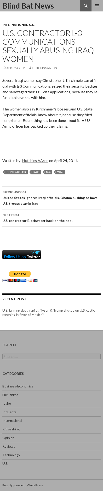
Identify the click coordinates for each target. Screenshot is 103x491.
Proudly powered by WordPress (22, 485)
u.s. (48, 171)
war (60, 171)
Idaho (6, 403)
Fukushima (10, 395)
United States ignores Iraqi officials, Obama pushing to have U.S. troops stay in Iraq (49, 197)
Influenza (9, 412)
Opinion (8, 438)
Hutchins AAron (44, 68)
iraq (36, 171)
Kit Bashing (11, 429)
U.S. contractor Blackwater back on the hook (38, 218)
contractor (16, 171)
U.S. (31, 24)
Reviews (8, 446)
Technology (11, 455)
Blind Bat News (28, 5)
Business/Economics (17, 386)
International (15, 24)
